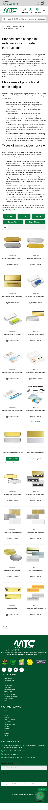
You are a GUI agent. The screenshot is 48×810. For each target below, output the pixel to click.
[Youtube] (16, 670)
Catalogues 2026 (9, 724)
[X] (10, 670)
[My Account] (38, 3)
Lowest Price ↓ (13, 222)
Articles (6, 733)
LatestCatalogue (38, 11)
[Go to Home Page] (2, 26)
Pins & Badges (8, 698)
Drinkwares (7, 683)
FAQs (6, 715)
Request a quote (12, 265)
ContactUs (31, 11)
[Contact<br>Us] (31, 9)
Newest (38, 216)
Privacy (6, 717)
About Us (7, 713)
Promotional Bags (9, 689)
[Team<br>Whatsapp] (24, 9)
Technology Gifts (9, 680)
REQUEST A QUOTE (12, 458)
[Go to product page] (12, 243)
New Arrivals (8, 678)
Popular (10, 216)
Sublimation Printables (11, 696)
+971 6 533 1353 (10, 4)
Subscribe (6, 774)
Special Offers (8, 722)
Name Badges (12, 255)
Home (6, 711)
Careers (6, 726)
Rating (24, 216)
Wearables (7, 687)
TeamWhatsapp (25, 11)
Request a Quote (13, 303)
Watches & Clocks (9, 692)
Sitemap (6, 731)
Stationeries (8, 685)
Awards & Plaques (9, 694)
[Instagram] (21, 670)
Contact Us (7, 735)
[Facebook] (4, 670)
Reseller (6, 728)
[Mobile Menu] (44, 11)
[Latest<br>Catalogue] (37, 9)
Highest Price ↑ (34, 222)
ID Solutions (8, 701)
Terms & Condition (10, 719)
